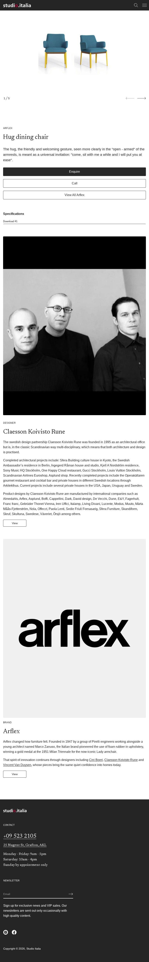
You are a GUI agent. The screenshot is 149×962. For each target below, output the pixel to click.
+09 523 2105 (19, 836)
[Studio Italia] (17, 5)
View (15, 523)
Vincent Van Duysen (17, 765)
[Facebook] (14, 932)
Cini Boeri (96, 760)
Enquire (74, 171)
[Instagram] (5, 932)
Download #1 (10, 221)
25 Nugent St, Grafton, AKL (25, 845)
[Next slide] (141, 98)
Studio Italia (33, 948)
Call (74, 183)
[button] (136, 5)
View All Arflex (74, 195)
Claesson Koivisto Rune (121, 760)
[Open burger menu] (144, 5)
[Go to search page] (136, 5)
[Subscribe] (70, 894)
